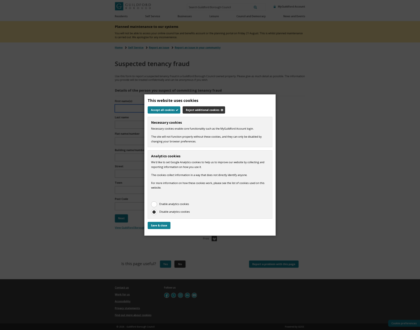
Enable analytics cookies (174, 204)
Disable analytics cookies (174, 212)
